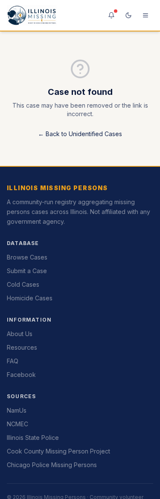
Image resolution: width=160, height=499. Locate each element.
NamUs (16, 410)
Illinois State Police (33, 437)
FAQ (12, 361)
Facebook (21, 374)
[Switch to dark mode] (128, 15)
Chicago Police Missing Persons (52, 464)
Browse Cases (27, 257)
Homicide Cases (29, 298)
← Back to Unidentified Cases (80, 133)
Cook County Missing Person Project (58, 451)
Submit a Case (27, 270)
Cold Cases (23, 284)
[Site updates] (111, 15)
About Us (19, 333)
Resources (22, 347)
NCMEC (17, 424)
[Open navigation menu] (145, 15)
